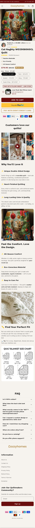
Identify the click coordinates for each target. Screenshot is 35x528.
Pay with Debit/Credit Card (17, 110)
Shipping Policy (5, 467)
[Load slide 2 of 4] (17, 39)
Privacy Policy (5, 470)
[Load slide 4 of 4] (20, 39)
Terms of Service (6, 477)
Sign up (17, 504)
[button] (2, 6)
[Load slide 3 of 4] (18, 39)
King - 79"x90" (23, 78)
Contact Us (4, 463)
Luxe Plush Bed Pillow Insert (22, 90)
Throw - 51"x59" (8, 74)
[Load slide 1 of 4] (15, 39)
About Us (4, 459)
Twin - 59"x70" (23, 74)
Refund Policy (5, 474)
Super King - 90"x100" (10, 82)
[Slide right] (32, 25)
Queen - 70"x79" (8, 78)
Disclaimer (4, 481)
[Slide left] (2, 25)
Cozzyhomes (20, 518)
